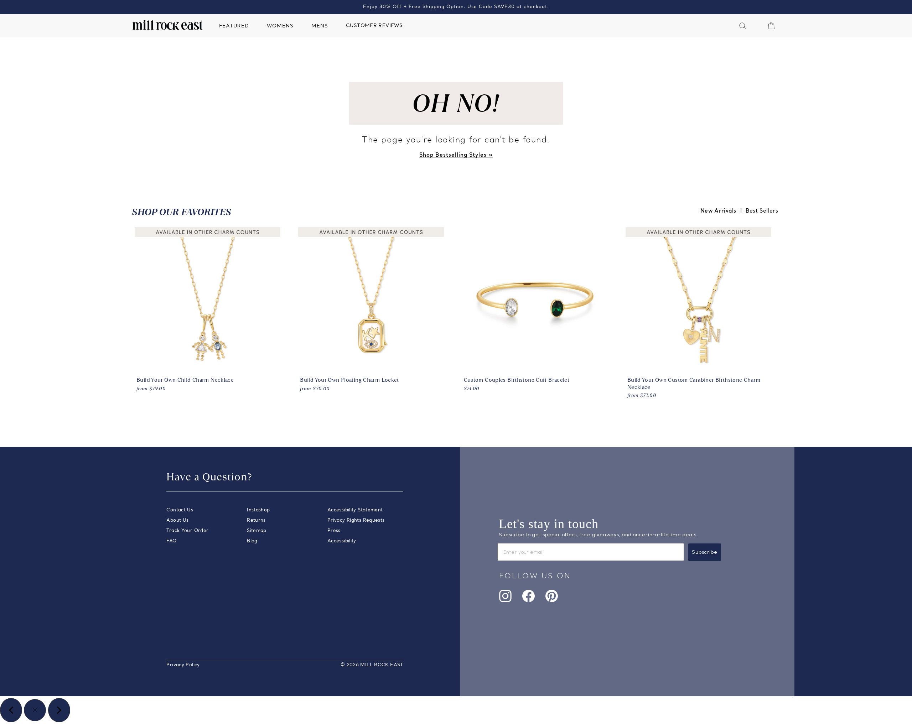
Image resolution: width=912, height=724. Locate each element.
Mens (319, 26)
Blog (252, 541)
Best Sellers (762, 211)
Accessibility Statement (355, 510)
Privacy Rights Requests (356, 520)
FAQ (171, 541)
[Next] (59, 710)
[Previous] (11, 710)
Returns (256, 520)
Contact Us (179, 510)
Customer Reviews (374, 26)
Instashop (258, 510)
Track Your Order (187, 530)
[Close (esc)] (35, 710)
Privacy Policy (183, 665)
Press (334, 530)
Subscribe (704, 552)
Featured (234, 26)
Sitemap (256, 530)
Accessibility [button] (341, 541)
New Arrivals (718, 211)
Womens (280, 26)
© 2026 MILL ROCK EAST (372, 665)
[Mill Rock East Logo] (167, 25)
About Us (177, 520)
